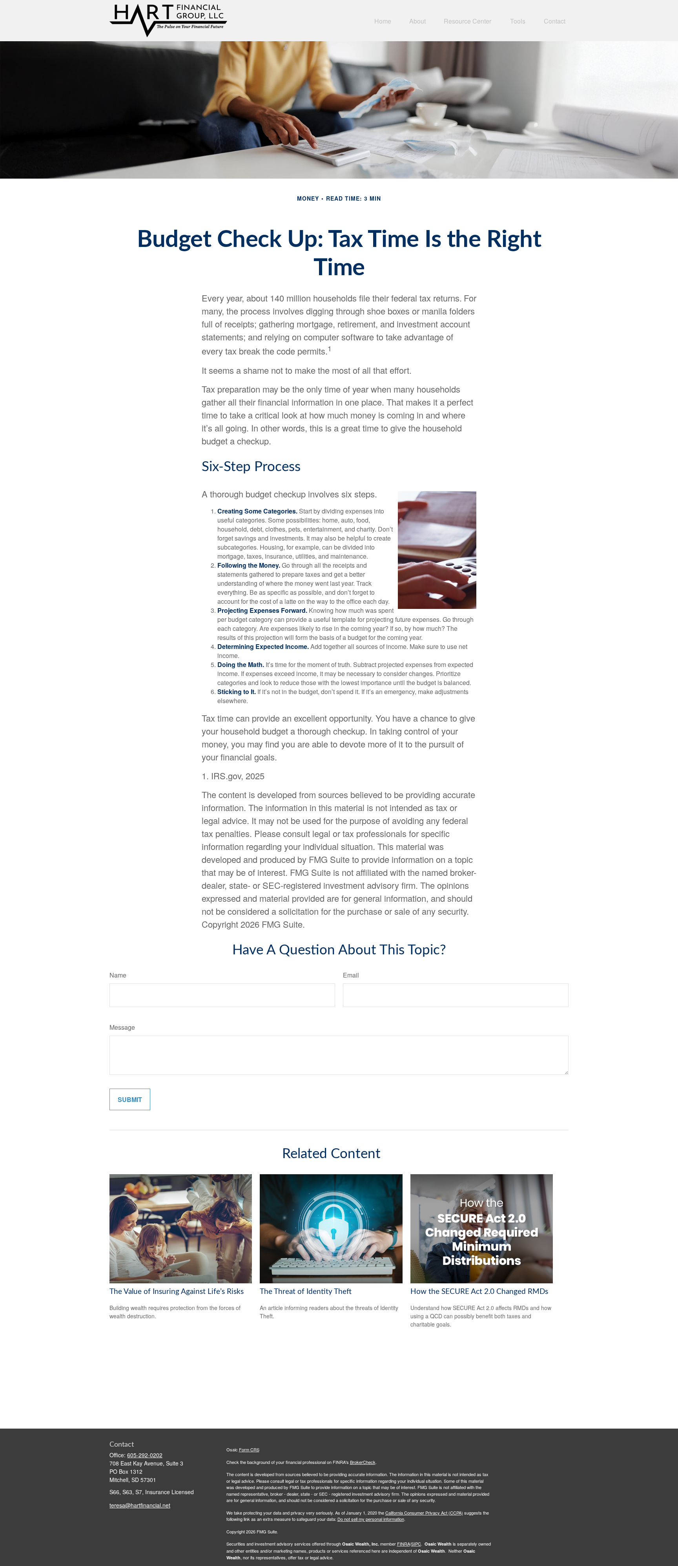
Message (122, 1027)
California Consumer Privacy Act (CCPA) (424, 1512)
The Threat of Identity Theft (306, 1292)
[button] (382, 21)
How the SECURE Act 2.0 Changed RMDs (479, 1292)
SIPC (416, 1543)
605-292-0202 (144, 1455)
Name (117, 974)
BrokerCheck (362, 1462)
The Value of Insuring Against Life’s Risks (176, 1292)
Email (351, 974)
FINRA (403, 1543)
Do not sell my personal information (370, 1519)
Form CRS (249, 1449)
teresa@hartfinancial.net (139, 1505)
